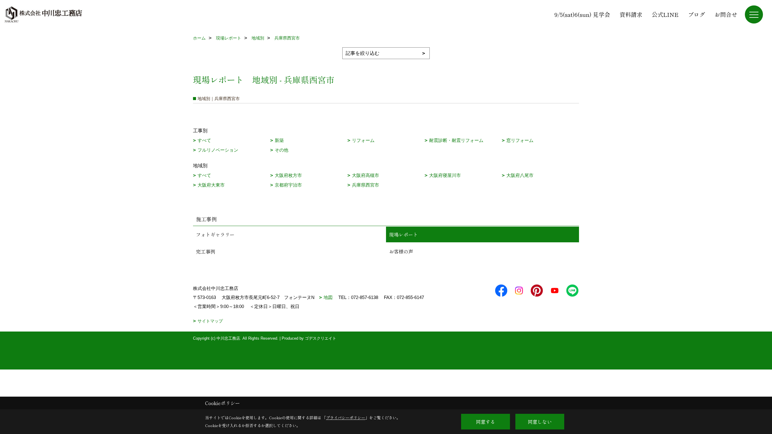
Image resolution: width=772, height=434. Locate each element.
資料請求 (630, 14)
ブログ (696, 14)
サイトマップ (210, 321)
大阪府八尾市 (519, 175)
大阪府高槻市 (365, 175)
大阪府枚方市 (288, 175)
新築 (279, 140)
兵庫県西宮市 (365, 184)
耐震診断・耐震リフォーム (456, 140)
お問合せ (725, 14)
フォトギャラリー (215, 234)
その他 (281, 150)
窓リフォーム (519, 140)
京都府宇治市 (288, 184)
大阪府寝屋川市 (445, 175)
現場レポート (403, 234)
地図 (328, 297)
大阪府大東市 (211, 184)
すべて (204, 140)
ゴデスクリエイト (320, 338)
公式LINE (665, 14)
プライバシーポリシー (345, 417)
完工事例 (205, 251)
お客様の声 (401, 251)
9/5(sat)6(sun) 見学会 (582, 14)
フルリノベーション (218, 150)
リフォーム (363, 140)
